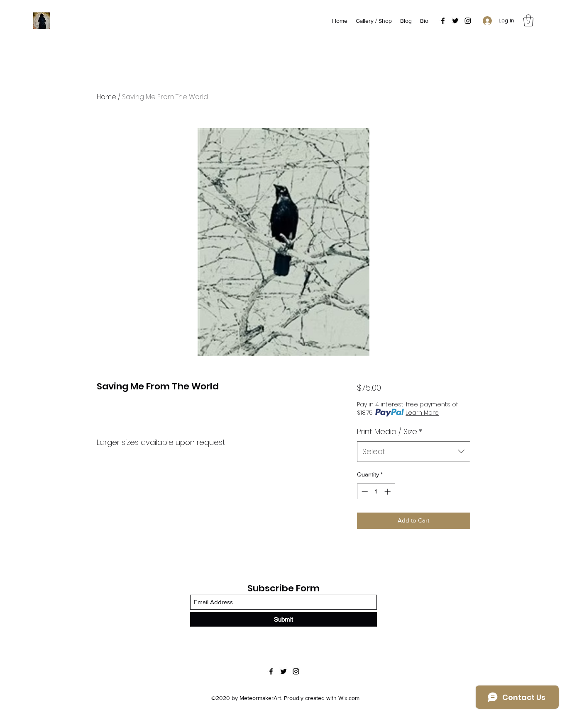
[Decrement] (363, 491)
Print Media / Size (389, 431)
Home (106, 97)
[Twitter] (455, 21)
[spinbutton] (376, 491)
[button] (528, 21)
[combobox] (413, 451)
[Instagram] (468, 21)
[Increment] (388, 491)
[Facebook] (443, 21)
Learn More (422, 412)
